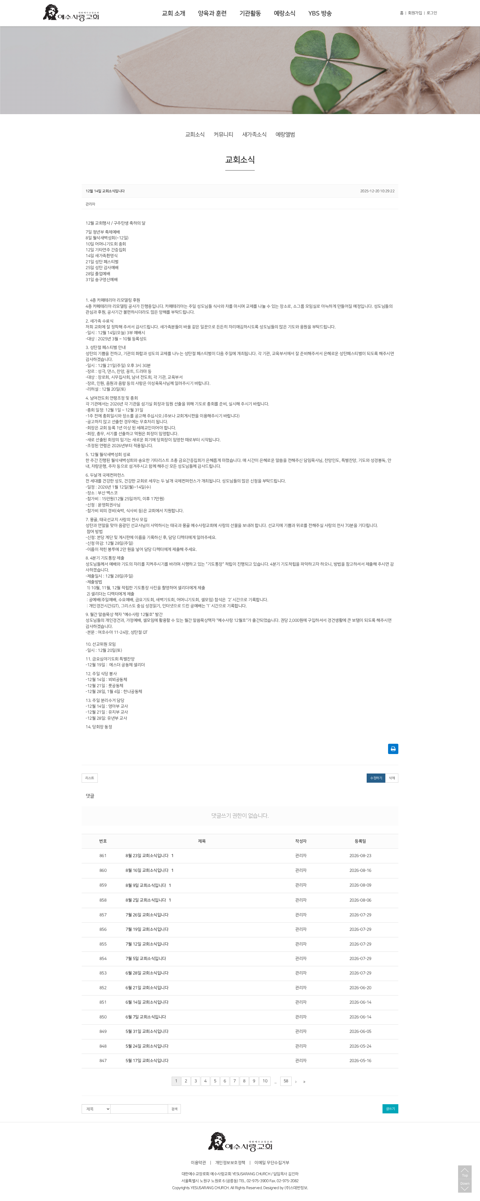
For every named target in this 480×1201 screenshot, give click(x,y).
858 (103, 900)
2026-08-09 (360, 885)
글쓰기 (390, 1109)
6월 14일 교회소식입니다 (147, 1002)
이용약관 (198, 1163)
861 (103, 856)
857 (103, 915)
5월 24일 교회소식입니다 (147, 1046)
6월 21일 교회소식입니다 (147, 988)
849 (103, 1031)
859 (103, 885)
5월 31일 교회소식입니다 (147, 1031)
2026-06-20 (360, 988)
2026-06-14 (360, 1002)
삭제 (392, 778)
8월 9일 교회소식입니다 (146, 885)
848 (103, 1046)
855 (103, 944)
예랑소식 (285, 13)
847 (103, 1061)
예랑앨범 (285, 135)
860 (103, 870)
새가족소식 (254, 135)
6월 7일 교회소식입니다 (146, 1017)
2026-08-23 (360, 856)
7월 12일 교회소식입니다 (147, 944)
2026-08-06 (360, 900)
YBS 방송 (320, 13)
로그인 (432, 13)
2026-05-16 (360, 1061)
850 (103, 1017)
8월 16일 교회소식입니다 (147, 870)
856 (103, 929)
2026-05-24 (360, 1046)
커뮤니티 (223, 135)
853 (103, 973)
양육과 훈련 (212, 13)
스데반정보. (299, 1188)
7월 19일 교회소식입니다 (147, 929)
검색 (174, 1109)
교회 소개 (173, 13)
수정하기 (376, 778)
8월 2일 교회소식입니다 (146, 900)
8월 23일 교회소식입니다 (147, 856)
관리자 (301, 856)
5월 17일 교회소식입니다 (147, 1061)
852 (103, 988)
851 (103, 1002)
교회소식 (195, 135)
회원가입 (415, 13)
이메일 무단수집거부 (271, 1163)
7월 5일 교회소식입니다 (146, 959)
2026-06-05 (360, 1031)
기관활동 (250, 13)
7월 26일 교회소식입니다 (147, 915)
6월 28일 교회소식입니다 (147, 973)
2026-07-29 (360, 915)
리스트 (89, 778)
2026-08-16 (360, 870)
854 (103, 959)
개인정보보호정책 (230, 1163)
